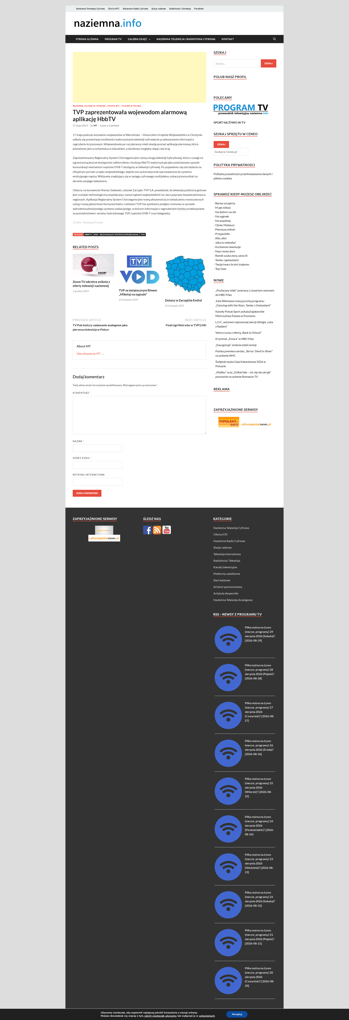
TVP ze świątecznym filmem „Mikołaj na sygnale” (138, 292)
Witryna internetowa (89, 474)
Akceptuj (237, 1014)
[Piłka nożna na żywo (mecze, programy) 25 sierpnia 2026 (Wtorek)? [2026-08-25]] (228, 803)
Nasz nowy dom (225, 251)
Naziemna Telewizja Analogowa (232, 600)
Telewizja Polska (131, 106)
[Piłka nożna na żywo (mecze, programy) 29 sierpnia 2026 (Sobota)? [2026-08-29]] (228, 652)
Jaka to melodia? (225, 242)
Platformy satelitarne (226, 573)
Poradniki (199, 8)
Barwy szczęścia (225, 203)
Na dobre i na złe (225, 212)
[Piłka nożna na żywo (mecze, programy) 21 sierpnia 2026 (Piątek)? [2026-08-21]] (228, 955)
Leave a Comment (109, 125)
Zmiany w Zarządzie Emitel (183, 300)
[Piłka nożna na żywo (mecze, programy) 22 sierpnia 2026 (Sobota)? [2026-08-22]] (228, 917)
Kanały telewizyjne (225, 567)
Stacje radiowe (158, 8)
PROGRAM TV (113, 39)
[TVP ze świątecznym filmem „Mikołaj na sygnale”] (139, 270)
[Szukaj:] (245, 63)
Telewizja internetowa (227, 554)
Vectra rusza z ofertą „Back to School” (238, 332)
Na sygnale (222, 216)
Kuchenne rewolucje (228, 247)
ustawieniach (207, 1016)
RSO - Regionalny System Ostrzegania (116, 234)
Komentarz (82, 392)
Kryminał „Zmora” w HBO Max (234, 338)
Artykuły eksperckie (225, 593)
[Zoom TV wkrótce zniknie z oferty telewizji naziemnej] (93, 266)
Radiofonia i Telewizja (180, 8)
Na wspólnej (223, 220)
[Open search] (274, 39)
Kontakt (228, 39)
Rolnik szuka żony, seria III (231, 255)
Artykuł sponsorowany (227, 586)
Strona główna (87, 39)
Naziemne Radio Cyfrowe (135, 8)
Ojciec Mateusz (224, 225)
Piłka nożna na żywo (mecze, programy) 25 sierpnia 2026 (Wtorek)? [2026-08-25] (259, 787)
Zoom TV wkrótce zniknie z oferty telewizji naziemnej (91, 284)
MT (95, 125)
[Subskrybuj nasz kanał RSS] (157, 530)
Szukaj (221, 144)
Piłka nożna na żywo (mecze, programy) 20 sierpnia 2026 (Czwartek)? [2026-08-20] (259, 976)
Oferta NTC (114, 8)
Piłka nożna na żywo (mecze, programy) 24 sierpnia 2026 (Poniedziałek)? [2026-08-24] (259, 825)
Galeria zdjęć (137, 39)
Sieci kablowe (221, 580)
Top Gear (220, 268)
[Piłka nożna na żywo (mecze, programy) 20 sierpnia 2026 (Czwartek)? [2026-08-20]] (228, 993)
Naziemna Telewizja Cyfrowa (90, 8)
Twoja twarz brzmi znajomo (232, 264)
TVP (143, 234)
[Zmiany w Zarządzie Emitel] (185, 275)
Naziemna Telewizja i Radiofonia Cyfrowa (186, 39)
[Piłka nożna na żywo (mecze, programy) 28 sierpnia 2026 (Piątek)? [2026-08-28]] (228, 690)
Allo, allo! (221, 238)
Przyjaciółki (222, 233)
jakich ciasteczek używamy (160, 1016)
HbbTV (88, 234)
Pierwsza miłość (225, 229)
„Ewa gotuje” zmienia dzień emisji (235, 345)
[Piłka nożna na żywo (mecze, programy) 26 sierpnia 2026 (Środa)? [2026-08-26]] (228, 765)
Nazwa (78, 441)
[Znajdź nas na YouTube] (166, 530)
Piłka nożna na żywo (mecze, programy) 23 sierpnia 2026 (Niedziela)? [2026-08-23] (259, 863)
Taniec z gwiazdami (227, 260)
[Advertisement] (139, 77)
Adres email (82, 458)
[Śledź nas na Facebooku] (147, 530)
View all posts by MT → (90, 353)
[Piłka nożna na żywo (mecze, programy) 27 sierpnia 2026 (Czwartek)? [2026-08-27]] (228, 728)
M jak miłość (223, 207)
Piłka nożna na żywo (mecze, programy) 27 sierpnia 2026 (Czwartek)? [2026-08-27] (259, 711)
